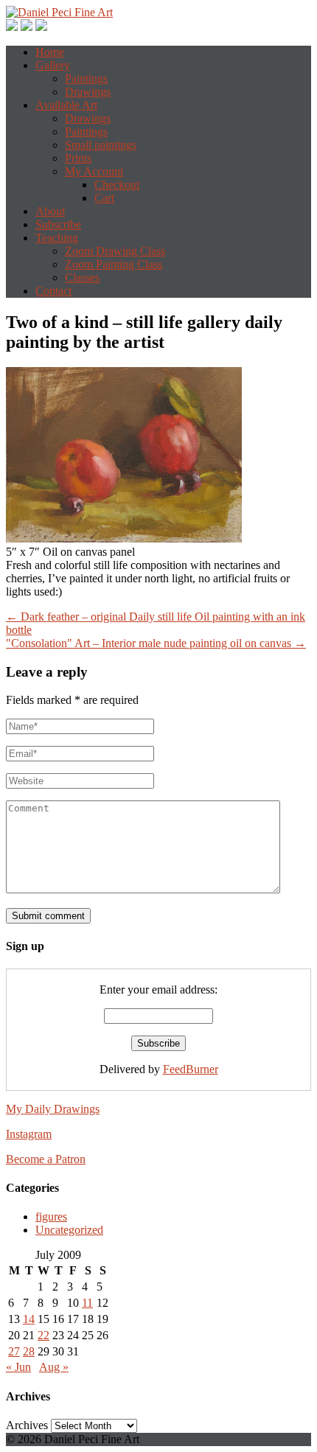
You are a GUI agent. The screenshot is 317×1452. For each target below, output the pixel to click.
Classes (82, 277)
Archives (27, 1425)
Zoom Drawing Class (115, 251)
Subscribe (58, 224)
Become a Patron (46, 1159)
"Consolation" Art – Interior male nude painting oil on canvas (156, 643)
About (50, 211)
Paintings (86, 78)
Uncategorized (69, 1230)
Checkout (116, 184)
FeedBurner (190, 1069)
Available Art (66, 105)
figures (51, 1216)
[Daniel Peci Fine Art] (59, 12)
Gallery (52, 65)
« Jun (18, 1367)
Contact (53, 291)
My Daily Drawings (53, 1109)
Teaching (56, 237)
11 (87, 1302)
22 (43, 1335)
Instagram (29, 1134)
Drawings (88, 91)
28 (29, 1351)
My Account (94, 171)
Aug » (54, 1367)
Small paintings (100, 145)
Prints (78, 158)
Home (49, 52)
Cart (104, 198)
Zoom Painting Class (113, 264)
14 (29, 1319)
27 (14, 1351)
